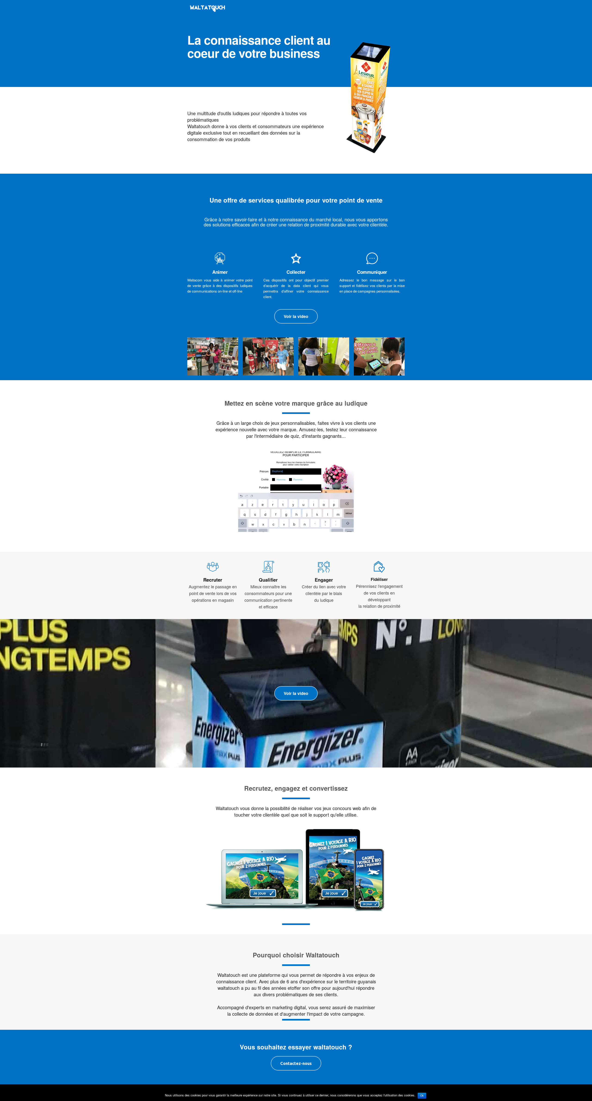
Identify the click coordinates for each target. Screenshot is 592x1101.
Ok (422, 1095)
